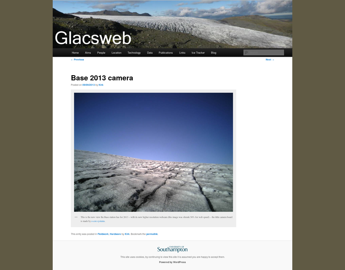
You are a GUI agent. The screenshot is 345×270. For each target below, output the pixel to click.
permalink (152, 234)
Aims (88, 52)
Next (270, 59)
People (101, 52)
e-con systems (98, 221)
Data (150, 52)
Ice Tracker (198, 52)
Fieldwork (103, 234)
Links (182, 52)
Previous (77, 59)
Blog (213, 52)
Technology (134, 52)
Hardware (115, 234)
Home (75, 52)
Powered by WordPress (172, 262)
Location (116, 52)
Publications (166, 52)
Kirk (101, 85)
